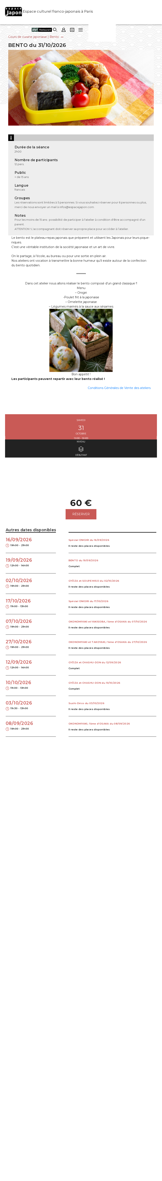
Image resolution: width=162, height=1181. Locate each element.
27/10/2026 (18, 644)
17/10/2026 (18, 603)
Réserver (81, 514)
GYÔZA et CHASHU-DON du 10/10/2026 (94, 682)
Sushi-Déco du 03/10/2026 (87, 703)
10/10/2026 (18, 685)
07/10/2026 (19, 623)
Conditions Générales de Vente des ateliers (119, 388)
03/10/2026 (19, 705)
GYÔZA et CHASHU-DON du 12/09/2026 (95, 662)
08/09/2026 (19, 725)
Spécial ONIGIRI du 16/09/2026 (89, 540)
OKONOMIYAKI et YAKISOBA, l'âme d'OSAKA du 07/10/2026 (108, 621)
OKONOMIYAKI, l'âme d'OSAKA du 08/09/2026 (99, 723)
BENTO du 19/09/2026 (84, 560)
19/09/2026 (19, 562)
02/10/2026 (19, 583)
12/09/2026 (19, 664)
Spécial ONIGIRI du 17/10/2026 (89, 601)
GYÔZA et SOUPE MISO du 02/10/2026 (94, 580)
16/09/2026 (19, 542)
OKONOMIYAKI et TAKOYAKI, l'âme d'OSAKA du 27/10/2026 (108, 642)
